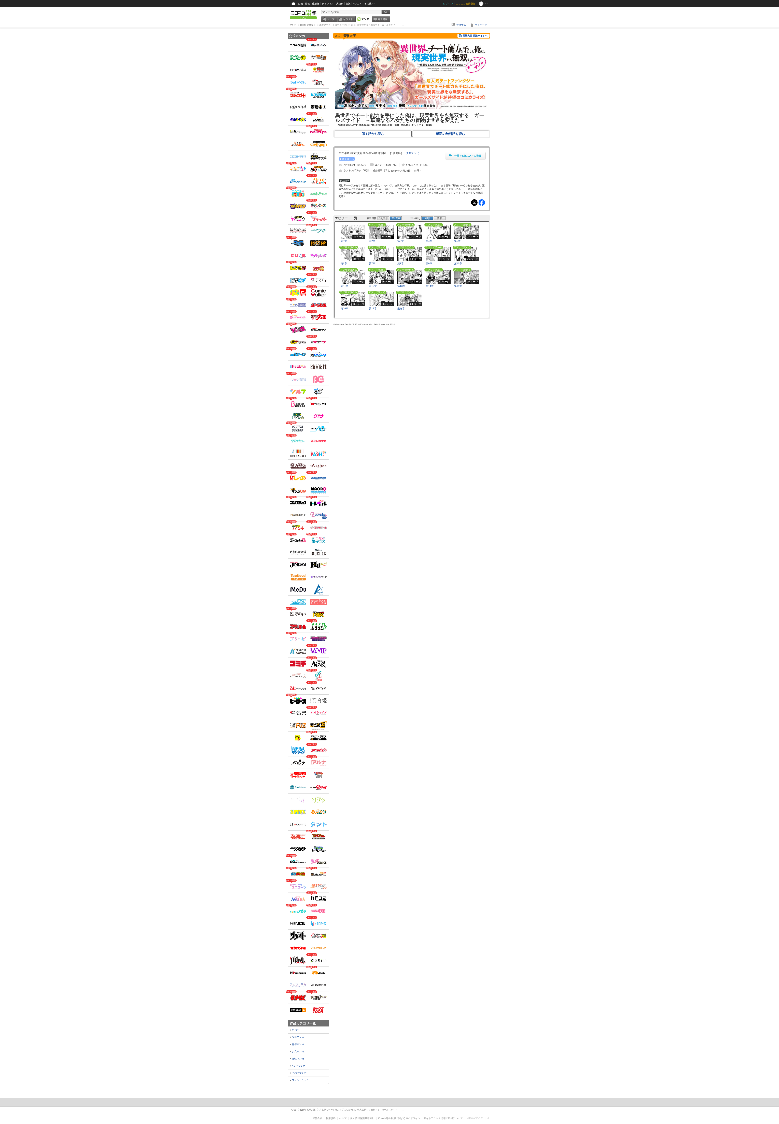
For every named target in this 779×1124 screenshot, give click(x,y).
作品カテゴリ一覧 (303, 1023)
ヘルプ (342, 1118)
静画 (307, 3)
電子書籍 (382, 19)
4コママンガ (299, 1065)
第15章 (458, 286)
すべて (295, 1030)
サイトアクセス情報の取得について (443, 1118)
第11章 (344, 286)
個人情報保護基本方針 (362, 1118)
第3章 (400, 241)
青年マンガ (298, 1044)
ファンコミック (300, 1080)
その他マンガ (299, 1072)
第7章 (372, 263)
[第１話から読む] (412, 108)
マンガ (365, 19)
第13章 (401, 286)
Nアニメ (357, 3)
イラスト (348, 19)
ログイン (448, 3)
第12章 (373, 286)
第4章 (429, 241)
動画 (300, 3)
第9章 (429, 263)
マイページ (481, 25)
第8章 (400, 263)
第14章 (430, 286)
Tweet (474, 202)
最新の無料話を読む (450, 133)
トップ (330, 19)
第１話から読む (373, 133)
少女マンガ (298, 1051)
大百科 (339, 3)
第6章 (344, 263)
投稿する (461, 25)
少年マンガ (298, 1037)
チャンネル (328, 3)
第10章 (458, 263)
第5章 (457, 241)
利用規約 (331, 1118)
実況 (348, 3)
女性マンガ (298, 1058)
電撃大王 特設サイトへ (475, 35)
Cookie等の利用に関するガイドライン (399, 1118)
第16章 (344, 308)
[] (412, 153)
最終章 (401, 308)
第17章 (373, 308)
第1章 (344, 241)
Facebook (482, 202)
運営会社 (317, 1118)
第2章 (372, 241)
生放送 (316, 3)
